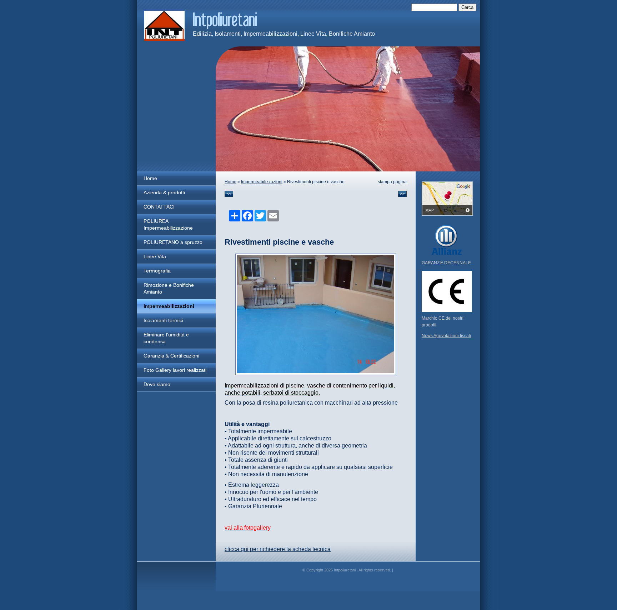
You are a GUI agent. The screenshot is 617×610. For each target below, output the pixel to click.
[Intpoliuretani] (164, 26)
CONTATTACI (159, 207)
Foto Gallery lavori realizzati (175, 370)
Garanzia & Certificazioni (171, 356)
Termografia (157, 271)
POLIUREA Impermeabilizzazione (168, 224)
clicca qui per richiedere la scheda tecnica (278, 549)
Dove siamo (157, 384)
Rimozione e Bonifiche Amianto (169, 288)
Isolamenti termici (163, 320)
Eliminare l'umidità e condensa (166, 338)
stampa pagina (392, 181)
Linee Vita (155, 256)
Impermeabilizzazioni (169, 306)
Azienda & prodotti (164, 192)
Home (150, 178)
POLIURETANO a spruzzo (173, 242)
